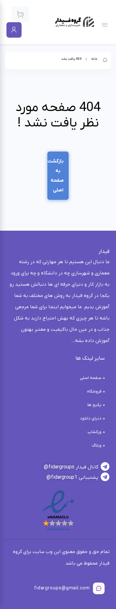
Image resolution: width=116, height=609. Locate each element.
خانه (94, 59)
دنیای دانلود (91, 418)
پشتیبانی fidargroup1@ (72, 477)
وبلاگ (97, 445)
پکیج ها (94, 405)
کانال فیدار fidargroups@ (71, 467)
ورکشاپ (95, 432)
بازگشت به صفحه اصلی (55, 175)
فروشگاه (94, 391)
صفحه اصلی (91, 378)
